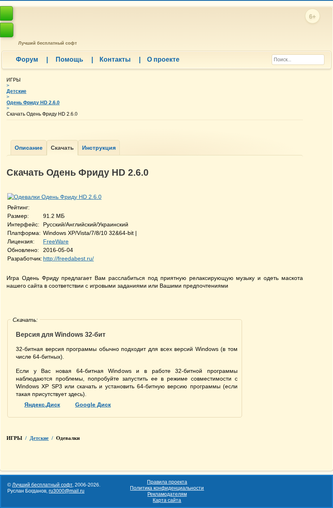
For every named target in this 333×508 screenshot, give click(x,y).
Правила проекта (167, 482)
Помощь (74, 59)
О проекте (163, 59)
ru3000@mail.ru (66, 491)
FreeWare (56, 241)
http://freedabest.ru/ (68, 258)
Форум (32, 59)
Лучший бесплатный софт (46, 43)
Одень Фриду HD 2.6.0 (33, 102)
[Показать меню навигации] (6, 30)
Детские (16, 91)
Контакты (120, 59)
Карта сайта (167, 500)
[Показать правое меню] (6, 13)
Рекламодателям (167, 494)
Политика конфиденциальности (167, 488)
